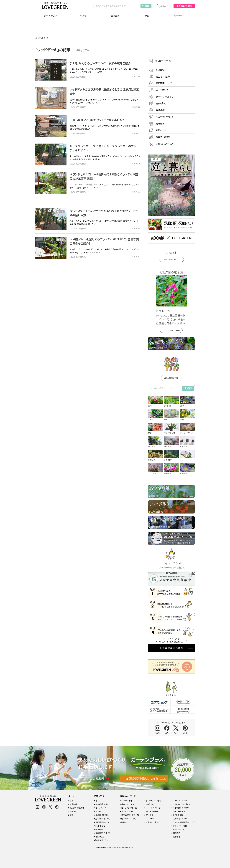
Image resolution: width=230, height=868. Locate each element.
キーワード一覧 (178, 811)
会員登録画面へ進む (171, 648)
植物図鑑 (115, 15)
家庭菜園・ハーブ (164, 83)
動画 (71, 815)
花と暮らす (161, 69)
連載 (147, 15)
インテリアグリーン (153, 807)
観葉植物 (160, 110)
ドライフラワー (127, 811)
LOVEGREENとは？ (180, 800)
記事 (71, 800)
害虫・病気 (161, 103)
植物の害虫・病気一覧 (130, 815)
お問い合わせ (178, 829)
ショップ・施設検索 (76, 807)
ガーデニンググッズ (129, 807)
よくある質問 (177, 815)
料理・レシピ (161, 130)
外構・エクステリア (164, 143)
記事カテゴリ (50, 15)
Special (178, 15)
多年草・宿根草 (163, 137)
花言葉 (83, 15)
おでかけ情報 (126, 800)
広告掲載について (179, 818)
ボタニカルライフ (57, 62)
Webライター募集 (179, 825)
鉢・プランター (151, 818)
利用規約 (176, 833)
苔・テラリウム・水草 (153, 800)
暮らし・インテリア (128, 804)
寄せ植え (160, 123)
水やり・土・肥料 (151, 822)
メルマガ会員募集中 (180, 807)
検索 (147, 6)
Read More (169, 330)
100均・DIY (149, 804)
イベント (72, 811)
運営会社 (176, 836)
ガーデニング (162, 89)
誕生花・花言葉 (163, 76)
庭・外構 (60, 90)
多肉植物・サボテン (165, 116)
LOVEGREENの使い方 (181, 804)
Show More (170, 259)
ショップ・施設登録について (183, 822)
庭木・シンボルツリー (165, 96)
